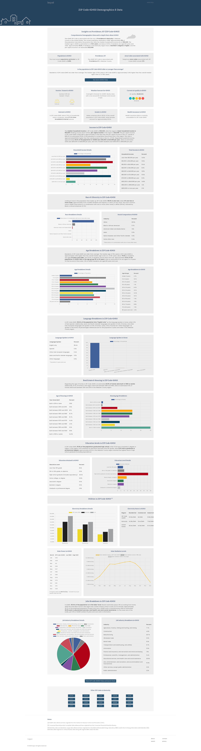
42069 (100, 699)
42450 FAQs (150, 2)
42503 (129, 699)
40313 (86, 706)
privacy (164, 741)
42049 (115, 702)
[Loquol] (51, 3)
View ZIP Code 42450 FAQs (100, 681)
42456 (100, 702)
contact (164, 738)
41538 (129, 695)
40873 (71, 699)
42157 (71, 706)
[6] (112, 498)
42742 (71, 695)
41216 (100, 695)
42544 (86, 699)
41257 (115, 699)
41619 (129, 706)
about (153, 738)
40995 (115, 706)
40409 (86, 695)
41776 (86, 702)
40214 (129, 702)
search (153, 741)
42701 (100, 706)
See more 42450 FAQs (100, 80)
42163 (71, 702)
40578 (115, 695)
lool (29, 739)
